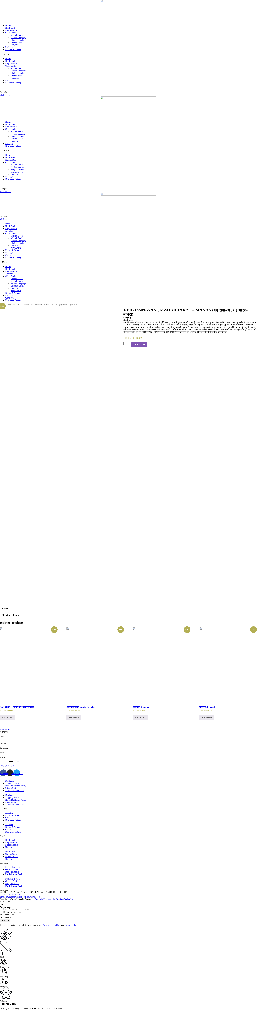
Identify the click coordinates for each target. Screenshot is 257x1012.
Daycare (3, 942)
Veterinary (4, 1001)
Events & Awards (12, 250)
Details (5, 609)
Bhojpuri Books (17, 40)
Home (8, 25)
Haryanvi (15, 45)
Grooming (4, 967)
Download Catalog (13, 49)
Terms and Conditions (14, 790)
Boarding (4, 976)
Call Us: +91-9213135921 (11, 894)
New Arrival (16, 248)
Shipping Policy (12, 783)
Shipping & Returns (11, 615)
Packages (9, 47)
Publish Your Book (13, 874)
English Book (11, 30)
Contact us (9, 255)
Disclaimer (9, 781)
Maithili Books (17, 35)
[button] (128, 54)
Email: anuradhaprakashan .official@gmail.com (20, 897)
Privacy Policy (11, 788)
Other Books (10, 33)
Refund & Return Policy (15, 786)
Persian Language (18, 37)
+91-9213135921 (7, 766)
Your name (5, 914)
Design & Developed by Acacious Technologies (55, 899)
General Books (17, 42)
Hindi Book (10, 28)
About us (9, 231)
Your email (5, 917)
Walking (3, 957)
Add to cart (139, 344)
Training (3, 986)
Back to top (5, 729)
